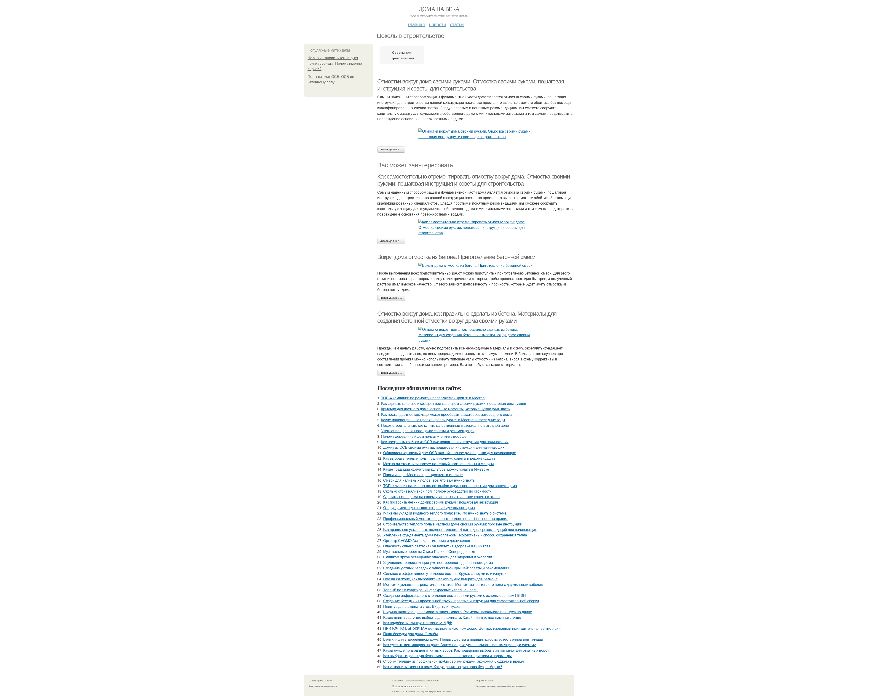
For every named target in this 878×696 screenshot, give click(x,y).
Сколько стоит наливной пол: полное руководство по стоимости (437, 491)
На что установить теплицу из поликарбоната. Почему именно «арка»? (335, 63)
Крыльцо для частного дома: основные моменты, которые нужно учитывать (445, 408)
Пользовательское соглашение (422, 680)
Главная (416, 24)
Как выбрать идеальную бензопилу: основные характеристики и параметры (447, 655)
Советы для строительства (402, 55)
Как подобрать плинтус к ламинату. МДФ (417, 622)
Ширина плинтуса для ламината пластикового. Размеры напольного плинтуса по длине (457, 611)
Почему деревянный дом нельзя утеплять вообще (423, 436)
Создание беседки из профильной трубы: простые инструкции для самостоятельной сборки (461, 600)
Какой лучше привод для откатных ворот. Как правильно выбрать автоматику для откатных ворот (466, 650)
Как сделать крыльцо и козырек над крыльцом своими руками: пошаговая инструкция (453, 403)
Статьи (457, 24)
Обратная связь (484, 680)
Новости (437, 24)
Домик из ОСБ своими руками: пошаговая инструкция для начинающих (443, 447)
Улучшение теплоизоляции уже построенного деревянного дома (438, 562)
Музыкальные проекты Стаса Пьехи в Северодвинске (429, 551)
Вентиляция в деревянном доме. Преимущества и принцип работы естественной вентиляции (463, 639)
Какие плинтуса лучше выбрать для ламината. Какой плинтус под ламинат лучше (452, 617)
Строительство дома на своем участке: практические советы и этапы (441, 496)
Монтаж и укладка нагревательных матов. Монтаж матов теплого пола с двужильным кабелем (463, 584)
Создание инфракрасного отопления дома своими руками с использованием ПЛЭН (454, 595)
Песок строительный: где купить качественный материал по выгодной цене (445, 425)
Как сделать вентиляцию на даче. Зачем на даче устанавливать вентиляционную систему (459, 644)
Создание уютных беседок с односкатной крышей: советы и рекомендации (446, 568)
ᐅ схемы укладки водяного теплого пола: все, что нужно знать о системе (444, 513)
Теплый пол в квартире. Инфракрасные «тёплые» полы (430, 589)
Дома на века (439, 9)
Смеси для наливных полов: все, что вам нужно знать (429, 480)
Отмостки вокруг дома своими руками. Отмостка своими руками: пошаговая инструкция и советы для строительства (470, 85)
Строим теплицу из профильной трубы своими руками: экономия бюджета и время (453, 661)
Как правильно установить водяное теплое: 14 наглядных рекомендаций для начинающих (460, 529)
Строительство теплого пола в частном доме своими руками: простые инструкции (452, 524)
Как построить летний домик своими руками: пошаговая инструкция (440, 502)
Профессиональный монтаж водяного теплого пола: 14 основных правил (445, 518)
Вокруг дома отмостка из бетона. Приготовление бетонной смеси (456, 256)
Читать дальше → (391, 149)
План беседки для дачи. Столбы (410, 633)
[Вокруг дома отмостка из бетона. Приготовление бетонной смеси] (475, 265)
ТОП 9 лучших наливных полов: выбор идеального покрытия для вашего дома (450, 485)
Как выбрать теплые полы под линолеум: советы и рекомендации (439, 458)
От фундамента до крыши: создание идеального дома (429, 507)
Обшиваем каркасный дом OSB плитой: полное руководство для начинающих (449, 452)
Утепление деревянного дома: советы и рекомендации (427, 430)
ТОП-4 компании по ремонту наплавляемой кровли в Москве (433, 397)
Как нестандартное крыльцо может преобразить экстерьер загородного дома (446, 414)
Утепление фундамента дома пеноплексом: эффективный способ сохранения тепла (455, 535)
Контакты (397, 680)
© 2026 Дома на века (320, 680)
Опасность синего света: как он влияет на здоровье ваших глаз (436, 546)
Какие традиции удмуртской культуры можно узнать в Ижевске (436, 469)
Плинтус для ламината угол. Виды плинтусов (421, 606)
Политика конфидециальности (409, 686)
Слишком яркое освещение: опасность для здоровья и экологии (437, 557)
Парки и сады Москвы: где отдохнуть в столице (423, 474)
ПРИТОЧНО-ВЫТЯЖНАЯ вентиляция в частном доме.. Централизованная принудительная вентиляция (472, 628)
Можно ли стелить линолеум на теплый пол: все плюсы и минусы (438, 463)
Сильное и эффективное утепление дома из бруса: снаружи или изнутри (444, 573)
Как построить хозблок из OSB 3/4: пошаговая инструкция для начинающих (445, 441)
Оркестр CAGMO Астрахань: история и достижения (426, 540)
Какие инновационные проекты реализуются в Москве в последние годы (443, 419)
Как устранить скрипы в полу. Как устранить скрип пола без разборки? (442, 666)
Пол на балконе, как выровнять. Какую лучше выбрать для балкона (440, 578)
